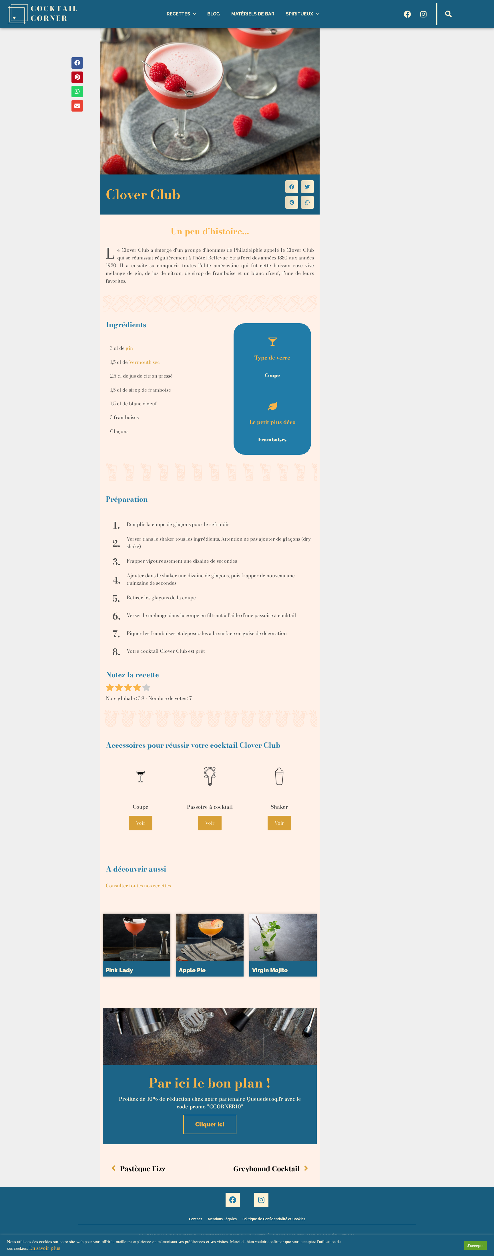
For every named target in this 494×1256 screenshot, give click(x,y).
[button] (448, 14)
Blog (213, 14)
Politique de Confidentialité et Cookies (273, 1219)
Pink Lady (119, 970)
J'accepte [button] (475, 1245)
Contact (195, 1219)
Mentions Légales (222, 1219)
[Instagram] (423, 14)
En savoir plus (44, 1248)
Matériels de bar (252, 14)
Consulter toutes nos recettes (138, 885)
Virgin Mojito (270, 970)
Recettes (178, 14)
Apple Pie (192, 970)
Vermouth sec (144, 362)
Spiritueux (299, 14)
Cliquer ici (209, 1124)
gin (129, 348)
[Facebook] (408, 14)
